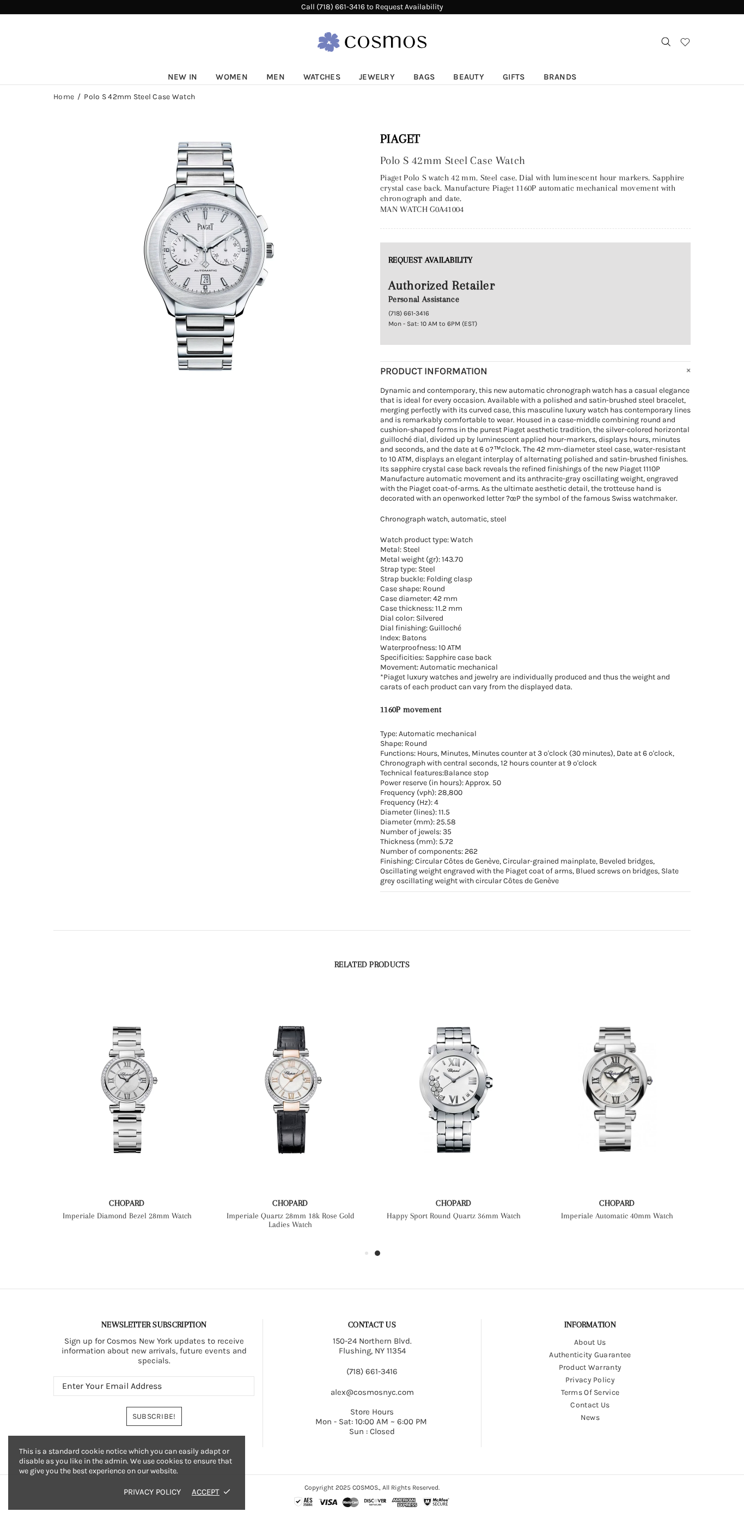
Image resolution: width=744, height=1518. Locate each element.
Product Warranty (590, 1367)
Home (63, 97)
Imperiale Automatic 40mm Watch (617, 1215)
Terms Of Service (590, 1392)
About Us (590, 1342)
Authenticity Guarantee (590, 1354)
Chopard (126, 1203)
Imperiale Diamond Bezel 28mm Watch (127, 1215)
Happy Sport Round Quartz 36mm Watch (454, 1215)
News (590, 1417)
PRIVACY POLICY (152, 1492)
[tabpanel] (453, 1114)
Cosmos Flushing (372, 42)
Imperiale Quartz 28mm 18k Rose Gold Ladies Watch (291, 1220)
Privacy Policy (590, 1380)
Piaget (400, 138)
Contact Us (589, 1405)
